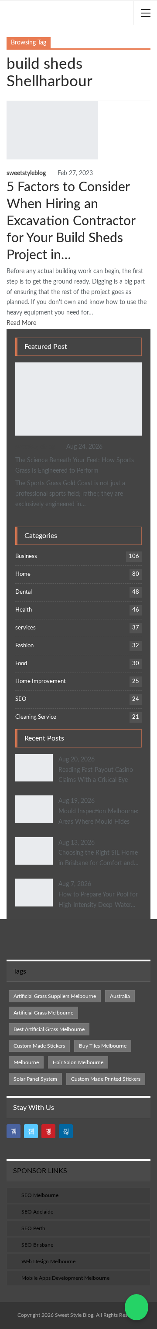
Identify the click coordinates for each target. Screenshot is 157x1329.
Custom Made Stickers (39, 1045)
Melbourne (26, 1062)
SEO (20, 699)
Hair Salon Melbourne (78, 1062)
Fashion (24, 646)
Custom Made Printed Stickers (105, 1079)
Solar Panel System (35, 1079)
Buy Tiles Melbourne (102, 1045)
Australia (120, 996)
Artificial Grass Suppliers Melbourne (55, 996)
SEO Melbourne (39, 1195)
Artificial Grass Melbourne (43, 1012)
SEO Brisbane (37, 1245)
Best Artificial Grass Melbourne (49, 1029)
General (10, 102)
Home (23, 574)
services (25, 628)
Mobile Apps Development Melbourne (65, 1278)
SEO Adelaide (37, 1211)
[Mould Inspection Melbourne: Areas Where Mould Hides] (34, 809)
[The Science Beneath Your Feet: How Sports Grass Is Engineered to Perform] (78, 399)
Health (23, 610)
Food (21, 663)
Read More (22, 323)
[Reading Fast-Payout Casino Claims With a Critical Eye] (34, 768)
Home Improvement (40, 681)
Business (18, 363)
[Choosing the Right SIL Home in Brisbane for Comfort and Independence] (34, 851)
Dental (23, 592)
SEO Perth (33, 1228)
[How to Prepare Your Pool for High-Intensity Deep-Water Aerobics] (34, 892)
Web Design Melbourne (48, 1261)
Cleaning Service (35, 717)
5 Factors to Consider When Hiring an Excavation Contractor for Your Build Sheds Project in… (71, 221)
